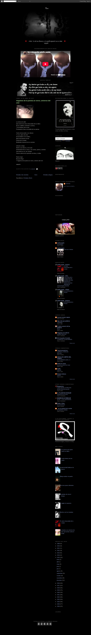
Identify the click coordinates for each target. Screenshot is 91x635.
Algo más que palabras (63, 321)
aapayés (67, 183)
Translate (67, 140)
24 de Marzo (60, 244)
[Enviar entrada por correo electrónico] (36, 168)
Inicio (35, 174)
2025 (58, 604)
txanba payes (60, 248)
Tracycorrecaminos (62, 350)
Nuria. (58, 329)
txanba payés (60, 243)
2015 (58, 557)
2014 (58, 555)
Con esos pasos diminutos (67, 485)
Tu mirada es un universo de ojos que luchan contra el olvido (67, 531)
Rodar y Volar (61, 403)
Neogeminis (60, 386)
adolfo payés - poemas (63, 264)
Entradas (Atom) (28, 178)
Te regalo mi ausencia (65, 503)
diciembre (59, 580)
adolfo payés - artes (62, 275)
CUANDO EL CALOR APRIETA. (64, 339)
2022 (58, 597)
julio (58, 568)
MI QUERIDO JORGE (62, 410)
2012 (58, 550)
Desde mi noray (61, 363)
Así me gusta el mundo (63, 338)
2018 (58, 587)
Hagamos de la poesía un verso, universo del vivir (33, 102)
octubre (59, 575)
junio (58, 566)
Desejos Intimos (61, 374)
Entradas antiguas (48, 174)
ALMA (58, 368)
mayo (58, 564)
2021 (58, 594)
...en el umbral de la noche (64, 408)
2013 (58, 553)
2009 (58, 543)
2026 (58, 606)
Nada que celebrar (68, 249)
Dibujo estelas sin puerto (66, 476)
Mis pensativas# (61, 404)
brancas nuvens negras (63, 317)
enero (58, 559)
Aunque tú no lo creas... (63, 394)
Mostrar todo (72, 343)
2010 (58, 546)
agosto (59, 571)
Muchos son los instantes (66, 512)
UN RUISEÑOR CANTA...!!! (63, 360)
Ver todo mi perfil (69, 186)
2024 (58, 601)
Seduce (59, 375)
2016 (58, 583)
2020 (58, 592)
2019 (58, 590)
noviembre (59, 578)
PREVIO (59, 370)
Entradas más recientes (22, 174)
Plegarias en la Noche (63, 332)
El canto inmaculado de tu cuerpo (68, 267)
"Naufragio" (60, 322)
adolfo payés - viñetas (63, 289)
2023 (58, 599)
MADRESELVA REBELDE (64, 398)
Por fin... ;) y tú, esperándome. (64, 399)
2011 (58, 548)
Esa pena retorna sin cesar (63, 365)
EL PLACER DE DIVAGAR (64, 393)
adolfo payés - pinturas (63, 300)
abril (58, 561)
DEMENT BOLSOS (61, 334)
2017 (58, 585)
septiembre (60, 573)
